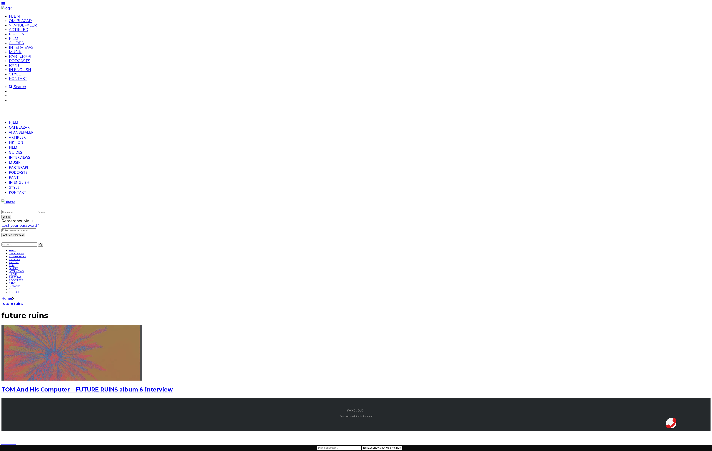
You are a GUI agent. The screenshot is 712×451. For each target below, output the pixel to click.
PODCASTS (19, 61)
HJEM (14, 16)
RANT (14, 65)
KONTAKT (18, 78)
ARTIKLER (18, 29)
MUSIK (15, 52)
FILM (13, 38)
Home (6, 298)
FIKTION (16, 34)
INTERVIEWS (21, 47)
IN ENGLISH (20, 69)
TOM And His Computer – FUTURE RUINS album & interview (87, 389)
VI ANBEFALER (23, 25)
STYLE (15, 74)
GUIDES (16, 43)
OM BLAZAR (20, 21)
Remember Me (15, 221)
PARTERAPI (20, 56)
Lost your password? (20, 225)
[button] (671, 423)
